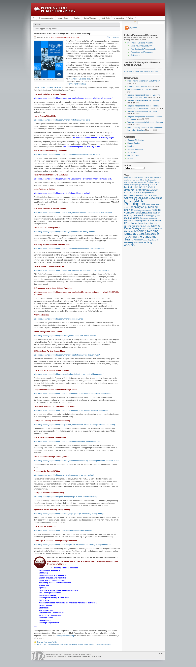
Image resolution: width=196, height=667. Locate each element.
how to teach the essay (103, 644)
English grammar (153, 182)
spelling (131, 223)
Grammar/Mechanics (46, 18)
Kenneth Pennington (74, 656)
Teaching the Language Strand (140, 238)
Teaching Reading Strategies (141, 232)
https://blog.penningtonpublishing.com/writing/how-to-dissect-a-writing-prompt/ (64, 232)
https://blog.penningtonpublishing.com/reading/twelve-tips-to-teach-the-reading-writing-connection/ (72, 545)
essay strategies (131, 185)
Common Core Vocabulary (133, 177)
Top (161, 653)
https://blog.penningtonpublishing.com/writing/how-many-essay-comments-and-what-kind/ (69, 248)
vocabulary (138, 240)
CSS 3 (98, 656)
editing (86, 644)
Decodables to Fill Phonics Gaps (140, 90)
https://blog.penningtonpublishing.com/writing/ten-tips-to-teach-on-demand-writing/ (66, 497)
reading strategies (133, 218)
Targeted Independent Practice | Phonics (143, 100)
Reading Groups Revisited (137, 86)
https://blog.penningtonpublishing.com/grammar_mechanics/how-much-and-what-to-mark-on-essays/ (73, 212)
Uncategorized (119, 18)
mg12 (56, 656)
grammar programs (136, 189)
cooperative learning (64, 644)
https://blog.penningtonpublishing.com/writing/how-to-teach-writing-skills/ (62, 120)
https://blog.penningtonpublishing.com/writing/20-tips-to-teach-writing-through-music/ (67, 355)
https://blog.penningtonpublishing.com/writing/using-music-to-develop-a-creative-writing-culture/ (71, 410)
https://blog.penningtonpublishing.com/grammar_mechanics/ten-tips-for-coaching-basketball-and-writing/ (74, 425)
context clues (148, 177)
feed (133, 28)
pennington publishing (144, 206)
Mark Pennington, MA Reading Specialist (65, 37)
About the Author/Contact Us (142, 46)
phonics (128, 209)
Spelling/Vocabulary (90, 18)
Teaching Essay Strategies (142, 227)
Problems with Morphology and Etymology (143, 81)
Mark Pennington (134, 202)
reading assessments (142, 210)
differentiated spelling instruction (135, 182)
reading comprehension (142, 211)
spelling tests (152, 223)
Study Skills (106, 18)
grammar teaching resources (141, 191)
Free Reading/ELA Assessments (143, 49)
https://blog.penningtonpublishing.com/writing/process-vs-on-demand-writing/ (64, 475)
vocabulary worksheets (133, 243)
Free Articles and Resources (142, 52)
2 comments (114, 37)
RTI (126, 223)
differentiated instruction (148, 180)
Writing (130, 18)
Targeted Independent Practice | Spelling (143, 111)
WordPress (38, 656)
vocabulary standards (150, 240)
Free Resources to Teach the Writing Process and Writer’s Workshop (62, 33)
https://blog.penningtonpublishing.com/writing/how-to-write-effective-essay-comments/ (67, 155)
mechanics (150, 204)
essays (91, 644)
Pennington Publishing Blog (54, 9)
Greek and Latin (141, 195)
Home (34, 18)
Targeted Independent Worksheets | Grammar (145, 122)
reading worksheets (150, 218)
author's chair (41, 644)
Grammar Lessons (143, 187)
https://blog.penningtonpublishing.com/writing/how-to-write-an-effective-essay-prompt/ (67, 441)
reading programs (153, 215)
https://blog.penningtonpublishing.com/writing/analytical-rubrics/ (58, 319)
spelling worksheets (133, 226)
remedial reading (131, 221)
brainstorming (52, 644)
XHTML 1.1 (89, 656)
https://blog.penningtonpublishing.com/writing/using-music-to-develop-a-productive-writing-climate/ (72, 394)
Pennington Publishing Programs (140, 43)
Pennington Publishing (77, 84)
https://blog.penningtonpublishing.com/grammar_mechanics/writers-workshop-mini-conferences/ (71, 270)
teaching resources (149, 234)
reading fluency (152, 212)
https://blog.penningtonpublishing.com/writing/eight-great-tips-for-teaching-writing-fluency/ (68, 514)
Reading (76, 18)
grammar (142, 185)
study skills (146, 226)
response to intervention (149, 220)
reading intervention (134, 215)
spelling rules (141, 223)
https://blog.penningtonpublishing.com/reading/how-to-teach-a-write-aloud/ (63, 530)
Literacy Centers (63, 18)
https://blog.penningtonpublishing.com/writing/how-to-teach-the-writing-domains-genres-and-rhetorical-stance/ (76, 461)
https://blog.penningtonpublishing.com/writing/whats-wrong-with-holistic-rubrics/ (65, 336)
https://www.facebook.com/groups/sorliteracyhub (141, 71)
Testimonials (135, 55)
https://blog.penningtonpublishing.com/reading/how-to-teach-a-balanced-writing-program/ (68, 374)
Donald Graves (77, 644)
